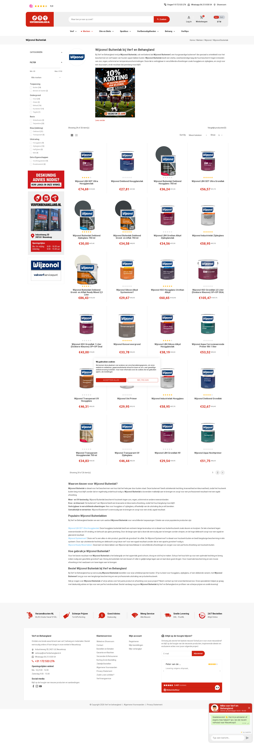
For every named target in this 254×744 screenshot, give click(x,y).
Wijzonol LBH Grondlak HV (167, 453)
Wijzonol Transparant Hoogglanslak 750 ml (86, 454)
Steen (36, 102)
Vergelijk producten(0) (217, 128)
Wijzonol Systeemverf (77, 538)
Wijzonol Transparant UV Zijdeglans (127, 454)
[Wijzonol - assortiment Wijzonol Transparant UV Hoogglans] (86, 378)
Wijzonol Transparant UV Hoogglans (86, 399)
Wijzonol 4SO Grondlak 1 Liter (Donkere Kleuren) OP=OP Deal (86, 345)
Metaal (37, 105)
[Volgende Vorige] (222, 472)
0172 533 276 (180, 5)
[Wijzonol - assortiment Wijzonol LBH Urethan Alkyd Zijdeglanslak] (167, 215)
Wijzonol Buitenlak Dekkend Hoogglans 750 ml (167, 182)
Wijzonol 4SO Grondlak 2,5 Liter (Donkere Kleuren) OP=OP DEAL (208, 291)
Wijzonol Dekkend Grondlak (208, 398)
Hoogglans (38, 143)
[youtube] (40, 687)
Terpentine (38, 123)
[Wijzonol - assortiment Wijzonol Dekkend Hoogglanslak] (127, 161)
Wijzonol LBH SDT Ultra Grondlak (208, 181)
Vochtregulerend (40, 161)
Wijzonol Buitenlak (220, 40)
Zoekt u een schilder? (105, 675)
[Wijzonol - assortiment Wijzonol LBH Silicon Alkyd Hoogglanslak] (167, 324)
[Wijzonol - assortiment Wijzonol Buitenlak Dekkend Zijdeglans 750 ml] (86, 215)
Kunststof (38, 109)
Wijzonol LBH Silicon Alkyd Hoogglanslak (168, 345)
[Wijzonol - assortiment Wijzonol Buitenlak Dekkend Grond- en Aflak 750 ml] (127, 215)
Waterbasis (38, 120)
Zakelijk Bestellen (104, 664)
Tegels (36, 112)
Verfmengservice (104, 678)
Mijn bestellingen (136, 645)
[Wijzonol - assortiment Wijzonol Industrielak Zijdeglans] (208, 215)
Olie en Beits (105, 31)
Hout (36, 99)
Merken (86, 31)
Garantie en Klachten (105, 652)
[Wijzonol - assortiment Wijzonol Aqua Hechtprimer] (208, 433)
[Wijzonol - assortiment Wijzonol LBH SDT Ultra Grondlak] (208, 161)
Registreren (134, 641)
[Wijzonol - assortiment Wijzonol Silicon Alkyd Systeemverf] (127, 270)
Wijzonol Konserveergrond (127, 344)
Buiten (37, 87)
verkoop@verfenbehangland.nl (48, 653)
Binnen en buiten (40, 91)
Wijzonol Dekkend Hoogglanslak (127, 181)
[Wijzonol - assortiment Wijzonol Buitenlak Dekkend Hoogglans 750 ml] (167, 161)
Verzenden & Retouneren (107, 656)
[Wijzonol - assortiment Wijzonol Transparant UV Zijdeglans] (127, 433)
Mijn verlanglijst (135, 649)
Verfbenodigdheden (146, 31)
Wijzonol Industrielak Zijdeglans (208, 235)
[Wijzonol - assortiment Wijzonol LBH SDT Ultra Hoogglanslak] (86, 161)
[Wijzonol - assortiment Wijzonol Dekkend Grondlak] (208, 378)
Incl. (216, 17)
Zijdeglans (38, 146)
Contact (100, 645)
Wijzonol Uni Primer (127, 398)
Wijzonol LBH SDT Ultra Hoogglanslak (86, 182)
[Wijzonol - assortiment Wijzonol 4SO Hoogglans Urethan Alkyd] (167, 270)
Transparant (38, 135)
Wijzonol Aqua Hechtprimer (208, 453)
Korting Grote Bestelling (106, 660)
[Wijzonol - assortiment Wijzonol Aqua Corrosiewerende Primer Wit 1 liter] (208, 324)
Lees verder (100, 120)
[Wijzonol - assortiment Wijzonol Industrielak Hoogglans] (167, 378)
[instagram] (36, 687)
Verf (72, 31)
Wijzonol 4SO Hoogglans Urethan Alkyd (167, 291)
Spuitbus (124, 31)
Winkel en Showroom (105, 641)
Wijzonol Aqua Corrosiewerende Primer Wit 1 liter (208, 345)
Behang (168, 31)
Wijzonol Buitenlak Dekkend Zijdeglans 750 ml (86, 236)
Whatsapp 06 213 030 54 (201, 5)
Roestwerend (39, 164)
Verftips (185, 31)
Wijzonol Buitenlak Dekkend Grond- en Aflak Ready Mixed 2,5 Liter (87, 292)
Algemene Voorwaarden (107, 667)
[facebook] (33, 687)
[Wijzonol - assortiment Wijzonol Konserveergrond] (127, 324)
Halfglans (38, 149)
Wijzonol (207, 40)
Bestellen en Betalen (105, 649)
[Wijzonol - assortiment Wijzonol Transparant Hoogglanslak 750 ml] (86, 433)
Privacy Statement (104, 671)
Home (192, 40)
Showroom (221, 5)
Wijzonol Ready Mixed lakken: (80, 545)
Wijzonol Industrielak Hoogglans (167, 398)
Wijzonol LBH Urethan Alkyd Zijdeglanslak (167, 236)
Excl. (221, 17)
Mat (35, 153)
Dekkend (38, 131)
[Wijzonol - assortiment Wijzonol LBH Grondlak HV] (167, 433)
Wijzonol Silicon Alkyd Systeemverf (127, 291)
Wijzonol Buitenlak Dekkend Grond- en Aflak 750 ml (127, 236)
